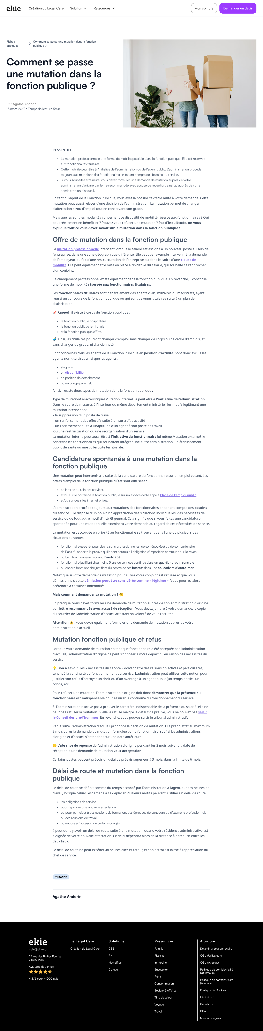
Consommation (164, 983)
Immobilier (161, 962)
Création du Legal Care (46, 8)
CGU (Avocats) (209, 962)
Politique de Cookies (213, 990)
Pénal (158, 976)
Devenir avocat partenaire (216, 948)
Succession (161, 969)
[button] (78, 8)
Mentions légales (210, 1018)
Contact (114, 969)
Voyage (159, 1004)
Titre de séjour (163, 997)
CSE (111, 948)
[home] (14, 8)
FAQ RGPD (207, 997)
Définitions (206, 1004)
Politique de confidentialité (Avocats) (216, 981)
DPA (203, 1011)
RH (111, 955)
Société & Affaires (165, 990)
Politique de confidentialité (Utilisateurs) (216, 971)
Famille (159, 948)
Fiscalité (159, 955)
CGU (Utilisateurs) (211, 955)
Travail (159, 1011)
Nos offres (115, 962)
